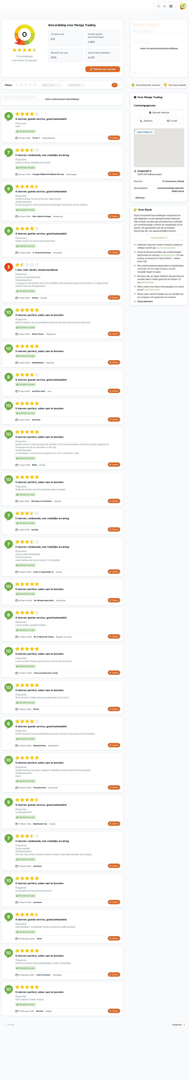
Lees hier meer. (152, 290)
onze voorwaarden (166, 248)
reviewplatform (167, 255)
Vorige (11, 1025)
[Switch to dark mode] (164, 6)
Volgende (177, 1025)
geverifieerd (147, 282)
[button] (159, 301)
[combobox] (51, 85)
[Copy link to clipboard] (158, 6)
